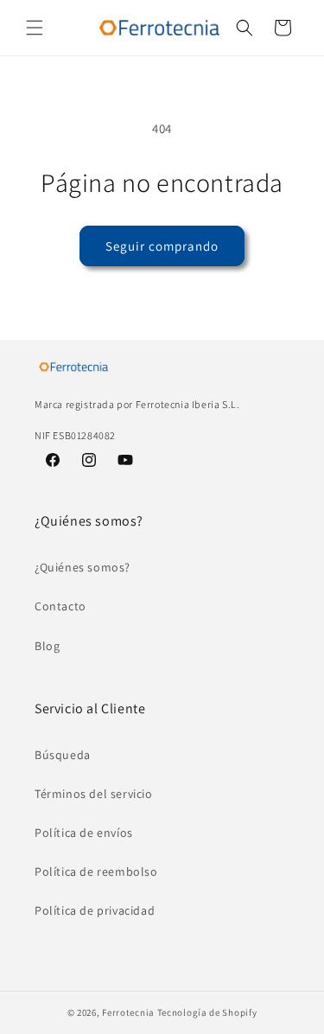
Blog (47, 646)
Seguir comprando (162, 246)
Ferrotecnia (128, 1012)
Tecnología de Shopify (207, 1012)
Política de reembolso (96, 871)
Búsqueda (63, 755)
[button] (35, 28)
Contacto (60, 606)
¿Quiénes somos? (82, 567)
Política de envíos (84, 832)
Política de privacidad (95, 910)
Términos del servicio (94, 793)
